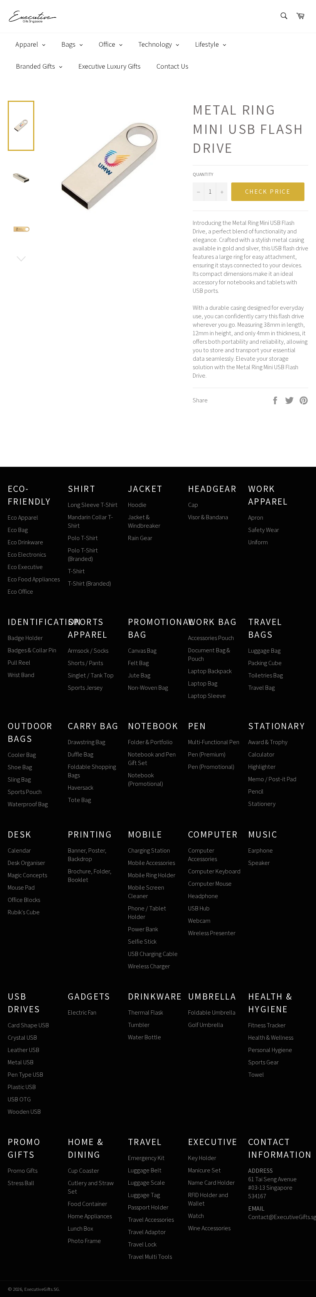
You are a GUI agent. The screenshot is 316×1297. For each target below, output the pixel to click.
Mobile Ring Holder (151, 875)
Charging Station (149, 850)
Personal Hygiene (270, 1050)
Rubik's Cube (24, 912)
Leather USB (23, 1050)
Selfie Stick (142, 941)
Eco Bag (18, 530)
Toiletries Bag (265, 675)
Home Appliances (90, 1216)
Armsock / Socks (88, 651)
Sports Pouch (25, 792)
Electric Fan (82, 1012)
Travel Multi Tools (150, 1257)
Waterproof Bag (28, 804)
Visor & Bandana (208, 517)
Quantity (203, 174)
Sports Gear (263, 1062)
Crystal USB (22, 1038)
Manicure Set (204, 1170)
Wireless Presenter (211, 933)
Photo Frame (84, 1241)
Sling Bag (19, 779)
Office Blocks (24, 900)
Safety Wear (263, 530)
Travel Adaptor (147, 1232)
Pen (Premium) (206, 754)
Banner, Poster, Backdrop (87, 854)
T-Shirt (76, 571)
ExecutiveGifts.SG (41, 1289)
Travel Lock (142, 1244)
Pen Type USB (25, 1075)
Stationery (262, 804)
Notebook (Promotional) (145, 779)
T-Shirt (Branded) (89, 583)
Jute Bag (139, 675)
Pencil (256, 791)
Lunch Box (80, 1228)
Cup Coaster (83, 1171)
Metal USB (21, 1062)
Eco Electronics (27, 555)
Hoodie (137, 505)
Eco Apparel (23, 517)
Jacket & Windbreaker (144, 521)
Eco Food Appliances (34, 579)
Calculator (261, 754)
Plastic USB (22, 1087)
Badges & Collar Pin (32, 650)
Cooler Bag (22, 755)
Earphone (260, 850)
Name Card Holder (211, 1183)
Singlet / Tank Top (91, 675)
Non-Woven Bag (148, 688)
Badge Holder (25, 638)
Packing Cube (265, 663)
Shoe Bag (20, 767)
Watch (196, 1216)
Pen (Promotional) (211, 767)
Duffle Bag (80, 754)
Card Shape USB (28, 1025)
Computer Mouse (210, 884)
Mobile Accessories (151, 863)
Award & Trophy (267, 742)
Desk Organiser (26, 863)
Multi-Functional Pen (213, 742)
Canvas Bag (142, 651)
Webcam (199, 921)
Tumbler (139, 1025)
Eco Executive (25, 567)
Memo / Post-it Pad (272, 779)
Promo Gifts (22, 1171)
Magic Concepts (27, 875)
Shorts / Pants (85, 663)
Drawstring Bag (86, 742)
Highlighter (262, 767)
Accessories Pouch (211, 638)
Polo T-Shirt (83, 538)
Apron (255, 517)
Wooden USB (24, 1112)
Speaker (259, 863)
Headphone (203, 896)
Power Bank (143, 929)
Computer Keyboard (214, 871)
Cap (193, 505)
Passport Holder (148, 1207)
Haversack (80, 788)
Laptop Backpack (210, 671)
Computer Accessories (202, 854)
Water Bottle (144, 1037)
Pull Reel (19, 663)
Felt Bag (138, 663)
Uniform (258, 542)
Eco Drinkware (25, 542)
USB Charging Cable (153, 954)
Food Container (87, 1204)
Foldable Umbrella (211, 1012)
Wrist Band (21, 675)
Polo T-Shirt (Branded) (83, 554)
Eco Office (20, 592)
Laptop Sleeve (207, 696)
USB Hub (199, 908)
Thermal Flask (145, 1012)
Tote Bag (79, 800)
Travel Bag (261, 688)
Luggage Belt (144, 1170)
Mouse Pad (21, 887)
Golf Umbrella (205, 1025)
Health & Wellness (270, 1038)
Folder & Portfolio (150, 742)
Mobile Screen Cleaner (146, 891)
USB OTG (19, 1099)
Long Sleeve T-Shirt (93, 505)
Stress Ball (21, 1183)
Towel (256, 1075)
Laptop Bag (202, 683)
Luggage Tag (144, 1195)
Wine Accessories (209, 1228)
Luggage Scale (146, 1183)
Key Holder (202, 1158)
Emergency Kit (146, 1158)
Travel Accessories (151, 1220)
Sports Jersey (85, 688)
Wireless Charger (149, 966)
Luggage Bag (264, 651)
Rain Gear (140, 538)
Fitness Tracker (267, 1025)
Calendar (19, 850)
